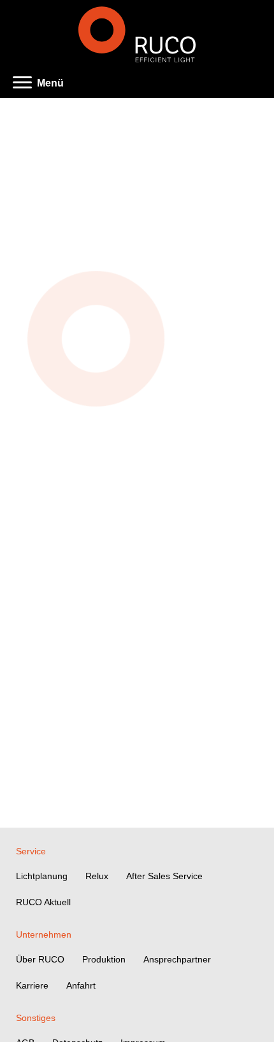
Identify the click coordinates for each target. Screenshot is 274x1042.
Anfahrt (81, 985)
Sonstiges (35, 1018)
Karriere (32, 985)
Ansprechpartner (177, 959)
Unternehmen (43, 934)
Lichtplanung (42, 876)
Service (31, 851)
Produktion (104, 959)
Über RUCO (40, 959)
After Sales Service (164, 876)
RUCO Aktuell (43, 902)
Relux (96, 876)
